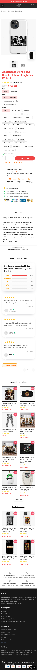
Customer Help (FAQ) (7, 640)
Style (3, 94)
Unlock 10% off (3, 662)
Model (4, 107)
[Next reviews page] (33, 370)
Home (2, 11)
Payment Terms (5, 632)
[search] (32, 5)
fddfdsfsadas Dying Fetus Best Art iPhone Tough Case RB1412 (27, 529)
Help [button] (34, 667)
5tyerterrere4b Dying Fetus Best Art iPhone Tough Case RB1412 (9, 557)
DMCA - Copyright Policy (8, 619)
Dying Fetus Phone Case (14, 11)
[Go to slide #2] (23, 64)
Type (3, 89)
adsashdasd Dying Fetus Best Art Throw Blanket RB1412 (9, 459)
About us (3, 611)
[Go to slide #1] (14, 64)
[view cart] (34, 5)
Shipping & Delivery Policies (8, 629)
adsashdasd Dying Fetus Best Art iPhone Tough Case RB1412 (9, 529)
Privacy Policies (5, 616)
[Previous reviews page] (24, 370)
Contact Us (4, 637)
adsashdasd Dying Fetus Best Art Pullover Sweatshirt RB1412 (26, 489)
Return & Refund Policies (8, 635)
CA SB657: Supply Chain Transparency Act (13, 621)
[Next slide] (33, 37)
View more (18, 500)
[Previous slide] (3, 37)
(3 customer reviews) (16, 82)
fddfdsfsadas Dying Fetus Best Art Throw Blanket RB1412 (27, 431)
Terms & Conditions (6, 614)
